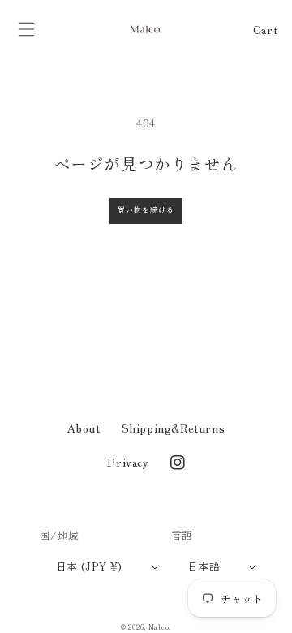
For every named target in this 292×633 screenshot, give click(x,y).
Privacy (127, 462)
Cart (265, 29)
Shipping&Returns (173, 428)
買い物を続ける (146, 210)
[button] (26, 29)
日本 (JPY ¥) (89, 566)
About (84, 428)
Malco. (159, 626)
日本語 (203, 566)
